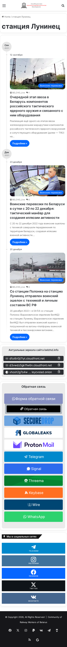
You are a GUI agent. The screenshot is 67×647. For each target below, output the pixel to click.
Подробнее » (19, 143)
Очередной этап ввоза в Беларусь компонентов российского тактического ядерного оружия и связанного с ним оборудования (36, 106)
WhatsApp (36, 517)
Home (7, 16)
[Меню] (4, 6)
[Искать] (63, 6)
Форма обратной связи (35, 399)
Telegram (36, 457)
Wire (36, 505)
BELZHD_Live (18, 92)
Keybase (36, 493)
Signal (36, 469)
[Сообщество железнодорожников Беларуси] (33, 5)
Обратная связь (35, 409)
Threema (36, 481)
